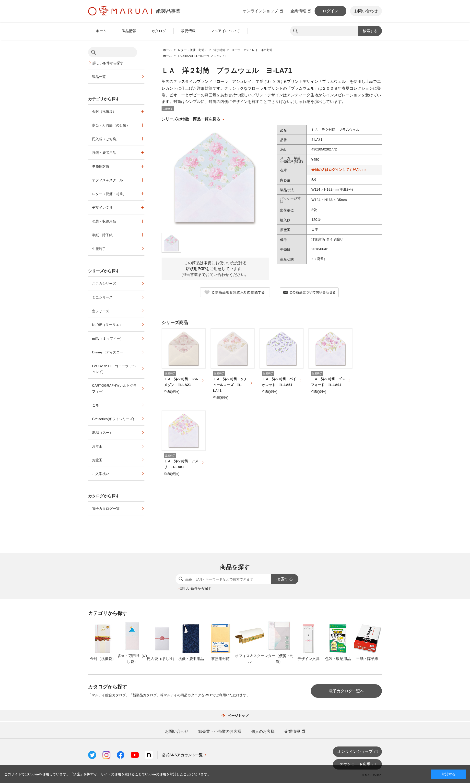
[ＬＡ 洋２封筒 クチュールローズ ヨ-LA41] (232, 348)
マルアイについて (225, 31)
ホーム (101, 31)
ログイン (330, 11)
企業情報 (298, 11)
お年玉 (97, 446)
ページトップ (238, 716)
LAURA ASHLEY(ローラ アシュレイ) (114, 369)
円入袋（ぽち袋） (105, 139)
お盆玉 (97, 460)
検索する (370, 31)
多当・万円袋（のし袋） (111, 125)
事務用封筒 (100, 166)
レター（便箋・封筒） (109, 194)
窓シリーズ (100, 311)
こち (95, 405)
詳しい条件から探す (108, 63)
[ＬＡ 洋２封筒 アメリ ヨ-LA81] (183, 430)
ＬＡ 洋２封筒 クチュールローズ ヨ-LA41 (230, 385)
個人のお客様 (263, 731)
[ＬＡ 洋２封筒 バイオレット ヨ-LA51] (281, 348)
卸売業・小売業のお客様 (219, 731)
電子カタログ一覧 (105, 508)
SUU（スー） (102, 433)
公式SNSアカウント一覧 (182, 755)
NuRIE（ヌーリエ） (107, 325)
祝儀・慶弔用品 (104, 153)
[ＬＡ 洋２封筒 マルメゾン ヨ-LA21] (183, 348)
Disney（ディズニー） (109, 352)
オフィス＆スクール (107, 180)
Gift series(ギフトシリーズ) (113, 419)
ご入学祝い (100, 474)
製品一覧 (99, 77)
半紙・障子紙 (102, 235)
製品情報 (129, 31)
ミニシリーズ (102, 297)
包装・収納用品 (104, 221)
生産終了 (99, 249)
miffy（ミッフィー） (107, 338)
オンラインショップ (260, 11)
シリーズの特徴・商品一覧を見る (191, 119)
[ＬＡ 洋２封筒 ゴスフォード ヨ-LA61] (330, 348)
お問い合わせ (366, 11)
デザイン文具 (102, 208)
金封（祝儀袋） (104, 111)
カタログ (158, 31)
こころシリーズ (104, 284)
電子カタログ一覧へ (346, 691)
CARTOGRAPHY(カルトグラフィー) (114, 388)
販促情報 (188, 31)
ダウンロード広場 (355, 764)
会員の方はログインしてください (337, 170)
